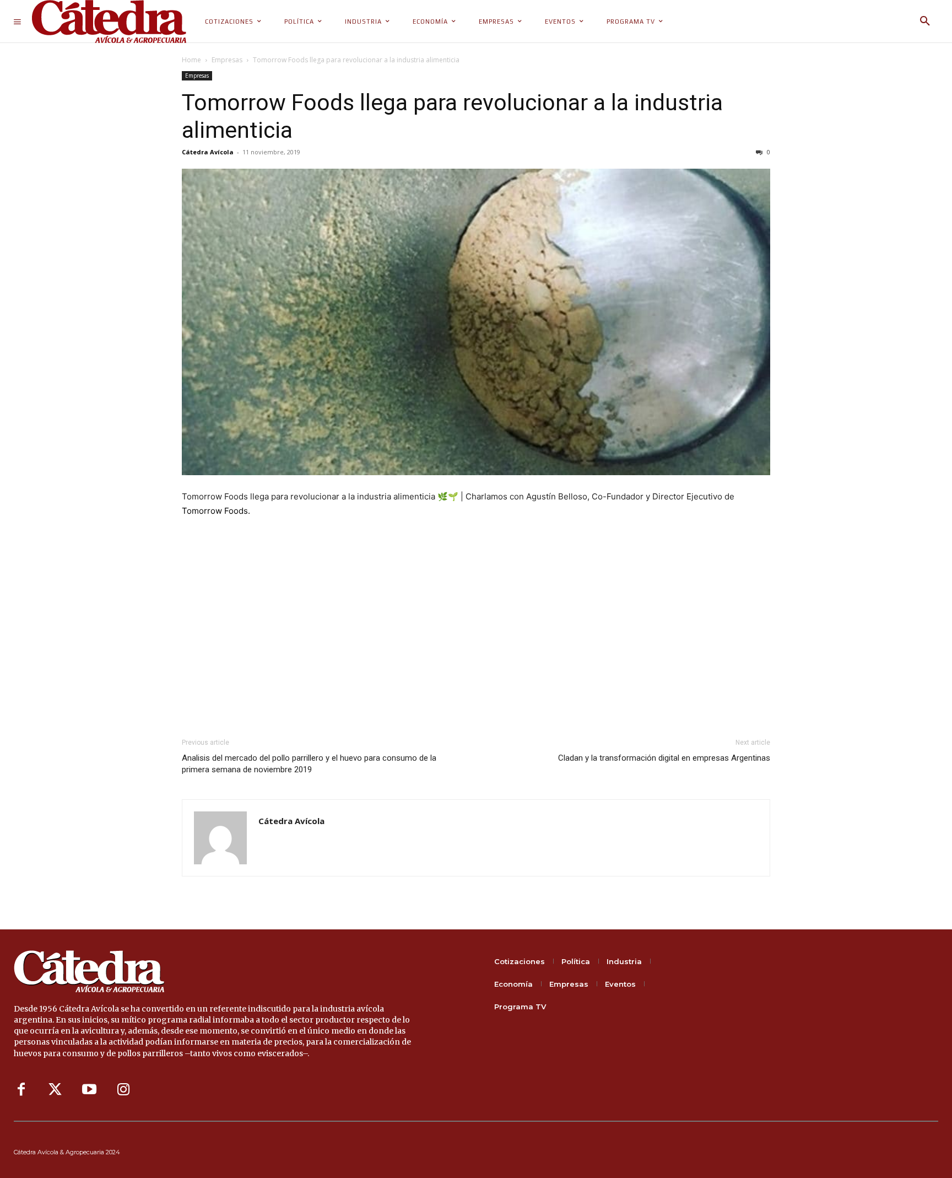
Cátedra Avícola (208, 152)
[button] (925, 21)
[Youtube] (89, 1090)
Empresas (227, 59)
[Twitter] (55, 1090)
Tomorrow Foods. (216, 510)
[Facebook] (21, 1090)
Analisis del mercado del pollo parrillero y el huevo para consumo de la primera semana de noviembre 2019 (309, 763)
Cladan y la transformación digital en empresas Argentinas (664, 758)
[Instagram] (123, 1090)
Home (191, 59)
